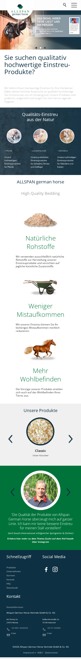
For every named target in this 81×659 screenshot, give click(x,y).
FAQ (8, 583)
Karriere (10, 575)
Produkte (11, 567)
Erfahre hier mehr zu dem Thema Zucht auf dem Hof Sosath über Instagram (40, 540)
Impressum (29, 652)
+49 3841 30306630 (19, 628)
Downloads (12, 587)
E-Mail (13, 633)
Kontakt (10, 579)
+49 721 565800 (54, 628)
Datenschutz (51, 652)
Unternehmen (13, 571)
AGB (39, 652)
